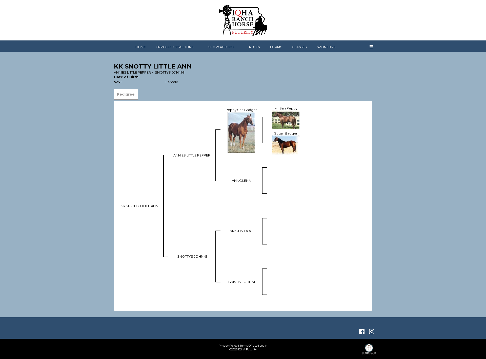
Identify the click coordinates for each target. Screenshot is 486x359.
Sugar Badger (285, 133)
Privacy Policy (228, 345)
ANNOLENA (241, 180)
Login (263, 345)
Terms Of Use (248, 345)
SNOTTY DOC (241, 231)
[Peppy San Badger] (241, 132)
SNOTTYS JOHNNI (170, 72)
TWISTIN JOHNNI (241, 282)
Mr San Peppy (285, 108)
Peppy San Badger (241, 110)
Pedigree (126, 94)
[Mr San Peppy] (285, 119)
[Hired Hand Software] (369, 351)
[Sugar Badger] (285, 145)
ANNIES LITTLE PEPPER (132, 72)
